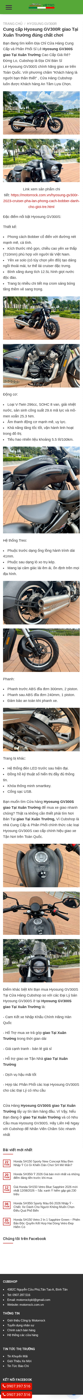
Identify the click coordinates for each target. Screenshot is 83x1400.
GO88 (24, 1340)
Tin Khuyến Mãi (17, 1356)
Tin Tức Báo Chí (18, 1366)
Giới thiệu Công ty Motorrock (26, 1320)
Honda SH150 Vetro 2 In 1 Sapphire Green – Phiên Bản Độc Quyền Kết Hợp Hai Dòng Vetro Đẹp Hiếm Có (46, 1223)
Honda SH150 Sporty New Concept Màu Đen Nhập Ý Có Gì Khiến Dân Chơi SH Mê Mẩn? (43, 1163)
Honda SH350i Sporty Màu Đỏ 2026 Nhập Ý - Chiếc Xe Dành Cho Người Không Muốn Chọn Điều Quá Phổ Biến (43, 1207)
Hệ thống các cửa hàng (22, 1335)
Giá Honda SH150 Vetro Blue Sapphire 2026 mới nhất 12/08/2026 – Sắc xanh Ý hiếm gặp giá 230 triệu (45, 1190)
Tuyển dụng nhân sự (20, 1325)
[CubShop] (41, 7)
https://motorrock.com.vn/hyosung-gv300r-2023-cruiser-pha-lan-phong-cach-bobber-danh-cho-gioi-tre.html (41, 201)
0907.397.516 (21, 1295)
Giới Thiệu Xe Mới (19, 1361)
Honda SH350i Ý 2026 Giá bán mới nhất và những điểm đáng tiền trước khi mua (46, 1175)
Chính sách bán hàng (21, 1330)
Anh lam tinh (11, 1340)
